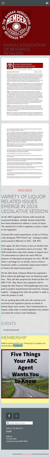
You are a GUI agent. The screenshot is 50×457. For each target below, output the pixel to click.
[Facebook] (9, 416)
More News (25, 190)
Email (9, 431)
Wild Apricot (27, 454)
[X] (16, 416)
